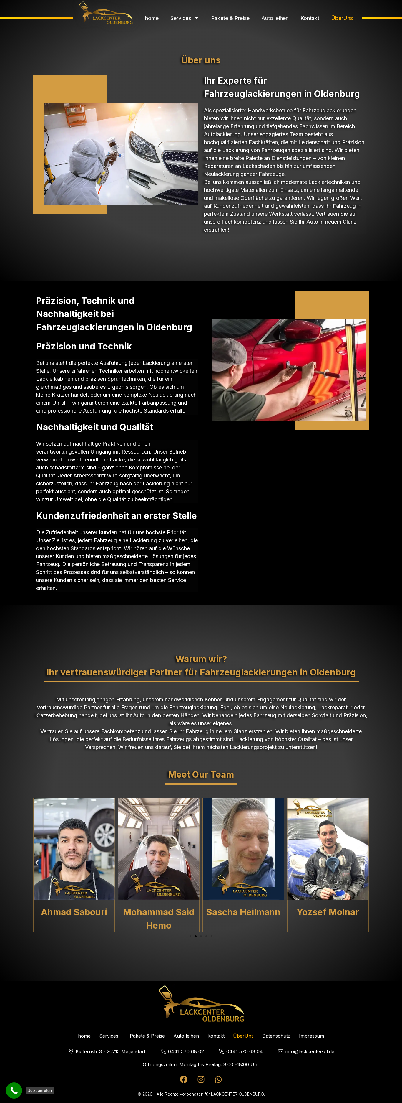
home (152, 18)
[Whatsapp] (218, 1079)
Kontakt (309, 18)
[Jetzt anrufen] (14, 1090)
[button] (37, 863)
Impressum (311, 1036)
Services (180, 18)
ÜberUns (342, 18)
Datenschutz (276, 1036)
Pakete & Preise (230, 18)
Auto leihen (275, 18)
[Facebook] (183, 1079)
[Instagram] (201, 1079)
